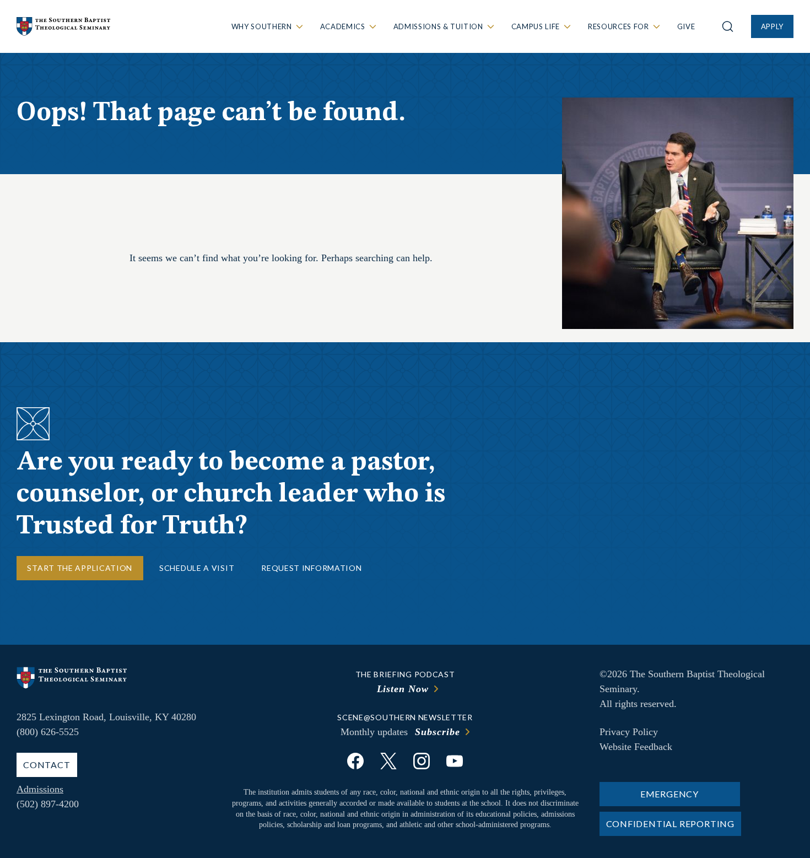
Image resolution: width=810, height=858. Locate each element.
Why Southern (261, 26)
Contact (47, 764)
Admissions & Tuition (438, 26)
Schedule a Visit (196, 568)
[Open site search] (727, 26)
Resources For (618, 26)
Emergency (669, 794)
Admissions (40, 789)
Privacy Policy (629, 731)
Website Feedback (636, 746)
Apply (772, 26)
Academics (342, 26)
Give (686, 26)
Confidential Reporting (670, 823)
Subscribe (437, 731)
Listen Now (403, 688)
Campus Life (535, 26)
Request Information (311, 568)
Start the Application (79, 568)
